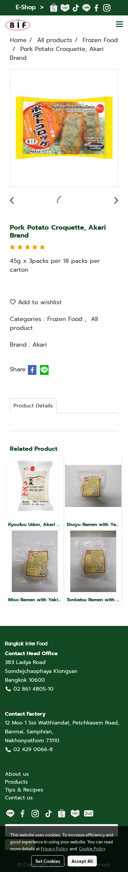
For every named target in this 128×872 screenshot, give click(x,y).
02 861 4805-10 (33, 689)
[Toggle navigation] (119, 24)
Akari (39, 344)
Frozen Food (66, 319)
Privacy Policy (54, 848)
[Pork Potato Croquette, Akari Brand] (64, 128)
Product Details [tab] (33, 406)
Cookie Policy (92, 848)
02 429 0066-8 (33, 749)
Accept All (82, 861)
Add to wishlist (39, 302)
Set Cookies (47, 861)
